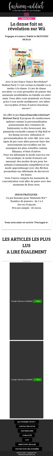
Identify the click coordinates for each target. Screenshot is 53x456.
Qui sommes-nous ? (26, 421)
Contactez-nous (27, 426)
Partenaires (27, 431)
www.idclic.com (30, 454)
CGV (27, 440)
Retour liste (27, 18)
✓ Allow (37, 301)
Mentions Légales (27, 444)
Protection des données (27, 449)
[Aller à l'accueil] (26, 6)
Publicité (27, 435)
